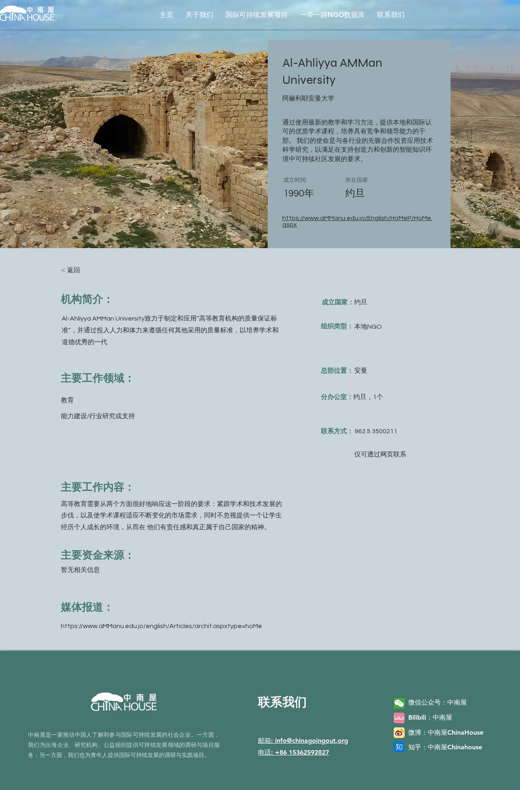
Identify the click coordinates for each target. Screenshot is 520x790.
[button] (199, 15)
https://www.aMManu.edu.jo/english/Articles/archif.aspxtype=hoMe (161, 626)
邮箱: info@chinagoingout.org (303, 740)
